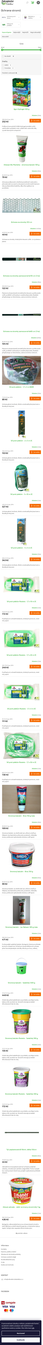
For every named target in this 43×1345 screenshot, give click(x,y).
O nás (3, 1262)
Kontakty (4, 1249)
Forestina (9, 68)
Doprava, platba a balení (8, 1252)
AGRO (8, 65)
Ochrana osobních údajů (8, 1257)
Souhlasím (21, 1340)
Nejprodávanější (35, 32)
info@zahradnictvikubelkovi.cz (13, 1279)
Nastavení (21, 1333)
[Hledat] (27, 3)
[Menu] (38, 3)
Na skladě (9, 56)
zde (33, 1328)
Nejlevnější (16, 32)
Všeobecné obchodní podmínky (11, 1254)
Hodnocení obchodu (7, 1265)
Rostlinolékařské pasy (8, 1260)
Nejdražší (25, 32)
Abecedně (5, 37)
